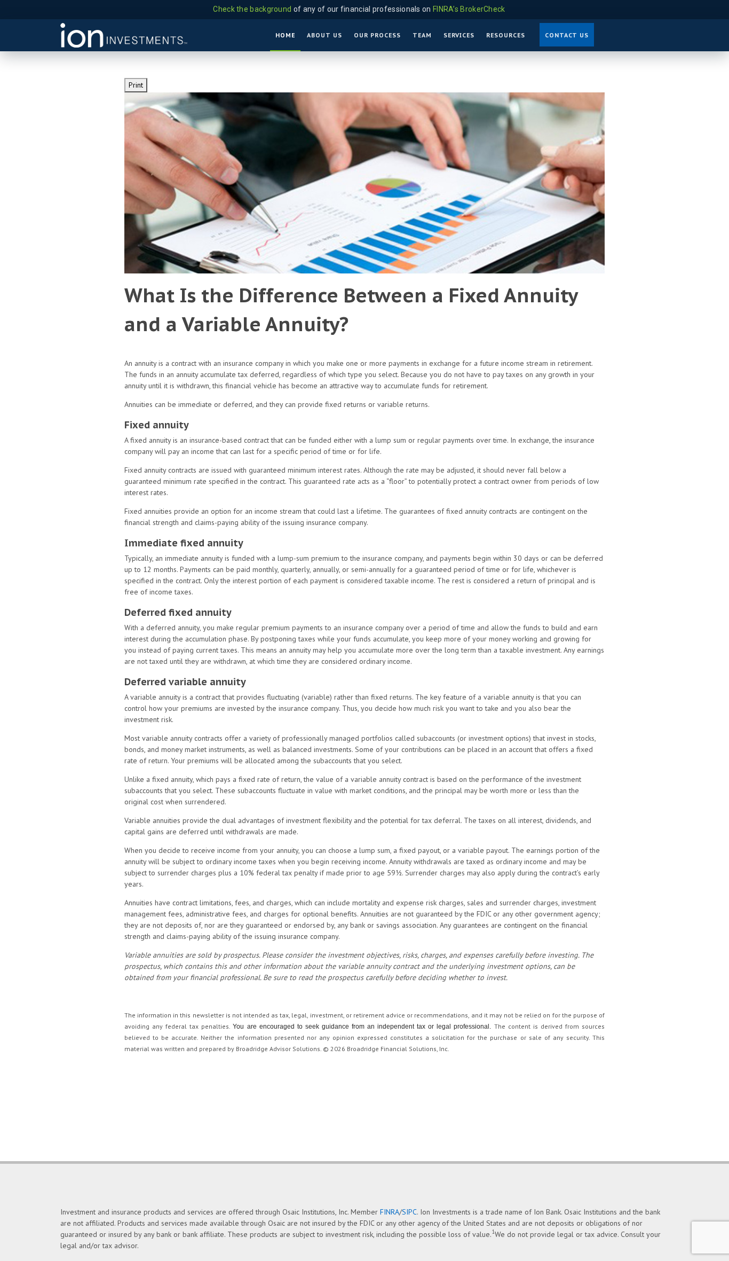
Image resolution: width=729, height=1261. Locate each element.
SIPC (409, 1212)
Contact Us (567, 35)
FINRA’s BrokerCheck (469, 9)
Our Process (377, 35)
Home (285, 35)
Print (136, 85)
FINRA (389, 1212)
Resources (505, 35)
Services (458, 35)
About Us (324, 35)
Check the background (252, 9)
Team (422, 35)
